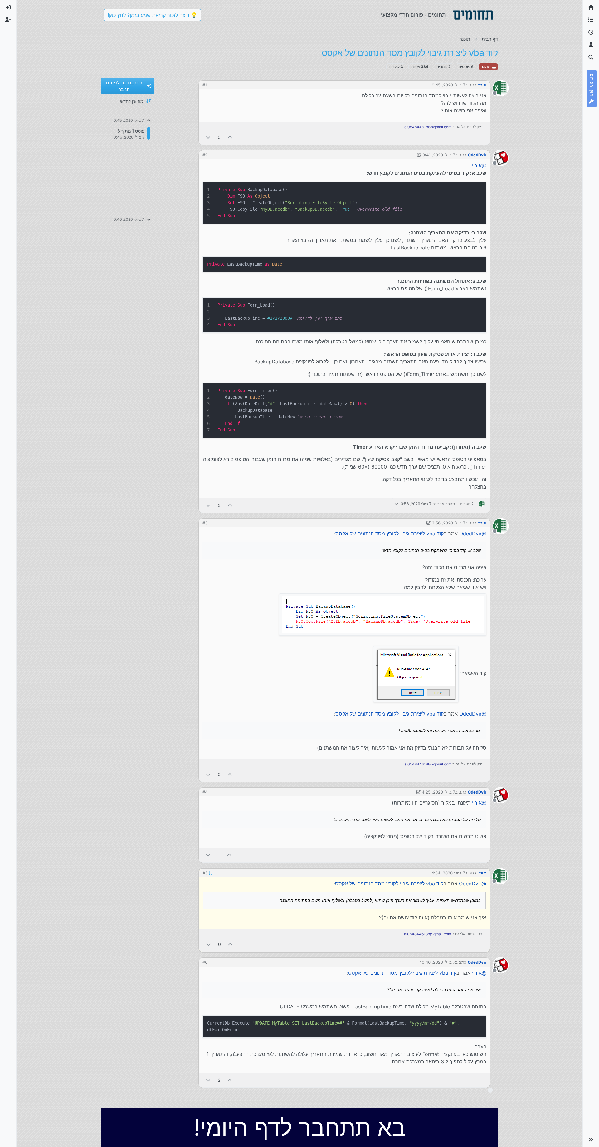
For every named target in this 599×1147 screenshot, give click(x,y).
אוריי (482, 84)
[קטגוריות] (591, 20)
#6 (204, 961)
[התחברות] (8, 7)
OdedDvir (477, 154)
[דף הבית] (591, 7)
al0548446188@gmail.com (427, 127)
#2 (204, 154)
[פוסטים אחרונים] (591, 32)
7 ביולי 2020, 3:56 (448, 522)
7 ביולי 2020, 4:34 (448, 872)
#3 (204, 522)
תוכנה (486, 66)
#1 (204, 84)
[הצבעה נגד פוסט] (208, 137)
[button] (591, 1140)
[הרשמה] (8, 20)
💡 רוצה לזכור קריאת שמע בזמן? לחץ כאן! (152, 15)
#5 (204, 872)
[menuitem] (8, 7)
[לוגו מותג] (472, 14)
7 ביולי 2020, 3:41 (438, 154)
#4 (204, 792)
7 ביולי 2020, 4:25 (438, 792)
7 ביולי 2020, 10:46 (437, 961)
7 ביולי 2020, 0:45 (448, 84)
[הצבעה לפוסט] (230, 137)
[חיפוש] (591, 57)
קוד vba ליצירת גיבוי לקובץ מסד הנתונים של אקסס (389, 533)
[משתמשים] (591, 45)
